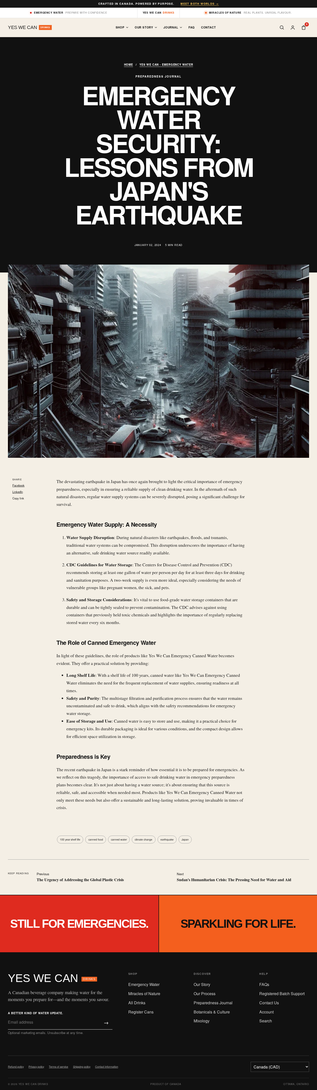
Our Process (204, 993)
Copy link (18, 498)
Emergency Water (143, 984)
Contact (208, 27)
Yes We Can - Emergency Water (166, 64)
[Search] (281, 27)
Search (265, 1021)
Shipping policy (81, 1066)
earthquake (167, 839)
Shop (120, 27)
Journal (170, 27)
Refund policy (16, 1066)
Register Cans (141, 1012)
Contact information (106, 1066)
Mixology (202, 1021)
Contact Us (269, 1003)
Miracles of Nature (144, 993)
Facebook (18, 485)
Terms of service (58, 1066)
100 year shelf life (70, 839)
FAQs (264, 984)
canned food (95, 839)
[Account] (292, 27)
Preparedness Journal (213, 1003)
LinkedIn (17, 492)
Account (266, 1012)
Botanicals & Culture (212, 1012)
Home (128, 64)
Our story (144, 27)
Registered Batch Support (282, 993)
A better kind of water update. (35, 1013)
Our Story (202, 984)
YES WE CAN (51, 978)
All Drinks (136, 1003)
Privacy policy (36, 1066)
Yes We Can (159, 12)
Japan (185, 839)
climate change (143, 839)
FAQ (191, 27)
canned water (119, 839)
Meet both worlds (200, 3)
